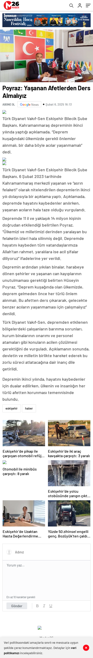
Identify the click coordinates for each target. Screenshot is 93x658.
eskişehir (11, 408)
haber (29, 408)
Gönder (16, 606)
